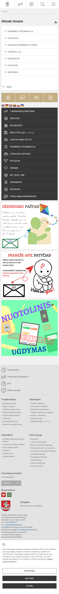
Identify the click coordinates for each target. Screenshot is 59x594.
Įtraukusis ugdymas (20, 154)
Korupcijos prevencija (39, 457)
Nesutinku (29, 578)
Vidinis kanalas (14, 390)
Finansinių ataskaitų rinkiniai (13, 444)
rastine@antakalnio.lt (13, 525)
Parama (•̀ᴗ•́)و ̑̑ (14, 52)
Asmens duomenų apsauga (41, 445)
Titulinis (4, 12)
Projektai (15, 161)
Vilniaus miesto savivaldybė (31, 506)
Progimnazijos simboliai (12, 412)
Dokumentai (13, 59)
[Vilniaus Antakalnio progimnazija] (7, 4)
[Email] (9, 495)
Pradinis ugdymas (38, 403)
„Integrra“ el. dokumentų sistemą (24, 530)
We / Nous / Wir (17, 175)
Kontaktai (13, 65)
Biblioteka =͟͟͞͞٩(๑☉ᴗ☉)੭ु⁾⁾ (22, 132)
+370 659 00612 (10, 522)
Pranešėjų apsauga (38, 454)
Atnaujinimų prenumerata (23, 196)
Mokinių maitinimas (38, 415)
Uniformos (13, 72)
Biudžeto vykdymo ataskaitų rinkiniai (13, 440)
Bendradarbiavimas (10, 421)
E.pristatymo (6, 527)
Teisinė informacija (38, 463)
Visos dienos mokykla (39, 406)
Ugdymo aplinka (9, 406)
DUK (9, 383)
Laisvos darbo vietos (21, 140)
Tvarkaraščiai (13, 370)
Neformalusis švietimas (40, 409)
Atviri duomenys (37, 466)
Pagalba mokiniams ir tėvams (22, 45)
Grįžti (9, 87)
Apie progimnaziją (9, 403)
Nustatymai (29, 571)
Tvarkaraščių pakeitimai (22, 111)
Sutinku (29, 586)
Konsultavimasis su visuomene (43, 448)
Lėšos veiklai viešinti (10, 447)
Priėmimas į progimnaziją (20, 31)
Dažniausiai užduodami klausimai (44, 451)
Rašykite (6, 483)
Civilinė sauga (36, 460)
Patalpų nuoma (36, 418)
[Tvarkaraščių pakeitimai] (20, 4)
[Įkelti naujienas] (31, 4)
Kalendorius (16, 125)
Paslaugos (13, 38)
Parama (14, 168)
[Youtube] (3, 495)
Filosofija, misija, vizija (11, 409)
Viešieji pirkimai (9, 456)
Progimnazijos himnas (11, 415)
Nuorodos (34, 439)
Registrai (14, 118)
